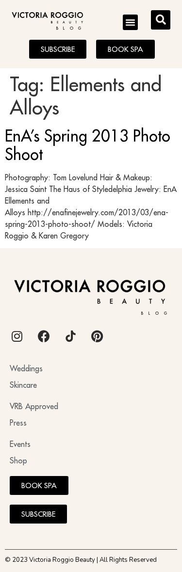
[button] (130, 22)
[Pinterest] (97, 336)
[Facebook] (44, 336)
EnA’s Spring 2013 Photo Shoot (87, 145)
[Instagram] (17, 336)
